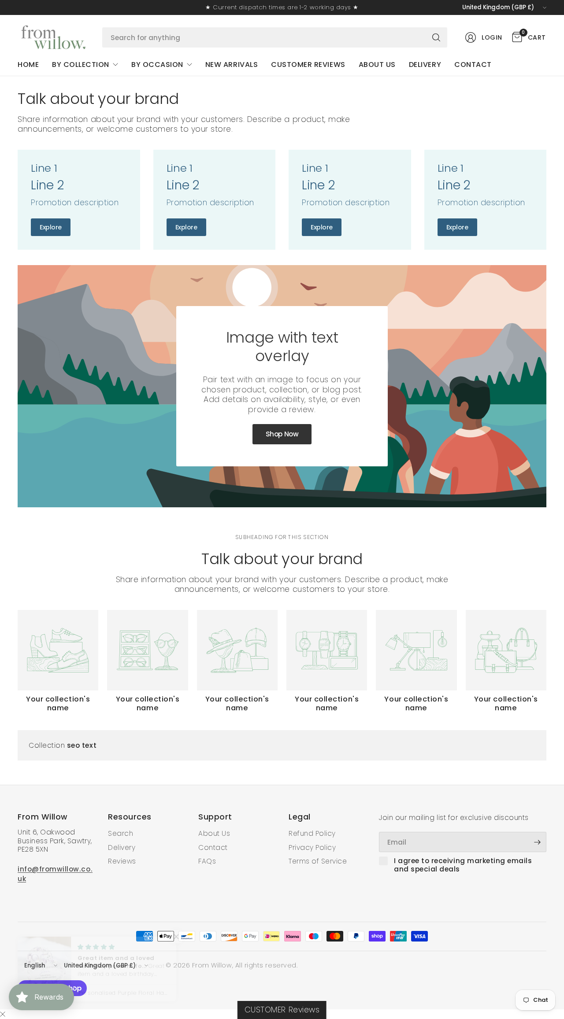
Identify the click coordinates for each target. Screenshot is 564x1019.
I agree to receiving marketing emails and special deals (463, 865)
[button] (282, 434)
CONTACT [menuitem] (473, 64)
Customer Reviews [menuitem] (308, 64)
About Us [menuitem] (377, 64)
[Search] (436, 37)
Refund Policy (312, 833)
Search (120, 833)
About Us (214, 833)
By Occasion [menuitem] (157, 64)
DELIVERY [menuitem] (425, 64)
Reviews (122, 861)
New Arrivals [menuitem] (231, 64)
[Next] (546, 661)
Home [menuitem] (28, 64)
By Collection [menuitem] (80, 64)
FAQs (207, 861)
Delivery (121, 847)
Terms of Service (318, 861)
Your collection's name (58, 704)
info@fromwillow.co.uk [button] (55, 873)
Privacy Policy (312, 847)
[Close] (2, 1015)
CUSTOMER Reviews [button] (282, 1009)
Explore (51, 227)
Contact (213, 847)
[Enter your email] (537, 842)
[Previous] (17, 661)
